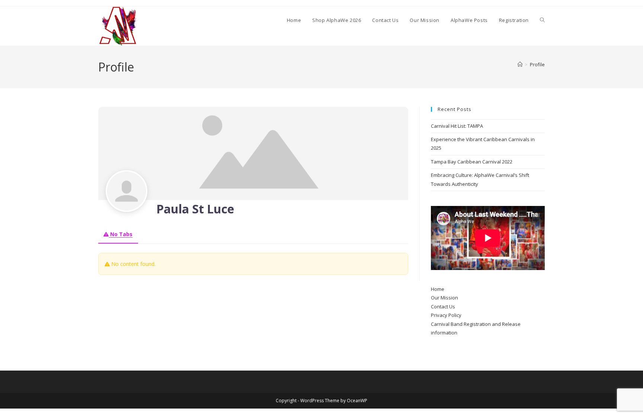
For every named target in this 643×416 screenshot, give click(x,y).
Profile (537, 64)
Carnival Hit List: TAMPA (457, 126)
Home (437, 289)
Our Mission (444, 297)
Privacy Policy (446, 315)
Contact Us (443, 306)
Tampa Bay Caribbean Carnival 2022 (471, 161)
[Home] (520, 64)
